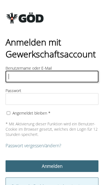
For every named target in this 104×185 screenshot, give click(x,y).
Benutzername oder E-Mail (29, 68)
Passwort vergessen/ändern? (33, 146)
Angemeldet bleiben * (31, 113)
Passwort (13, 90)
